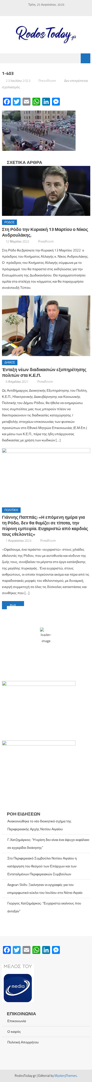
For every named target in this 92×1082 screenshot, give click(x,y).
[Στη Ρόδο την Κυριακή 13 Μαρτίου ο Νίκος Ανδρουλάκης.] (46, 191)
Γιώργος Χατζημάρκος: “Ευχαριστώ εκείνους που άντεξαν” (44, 907)
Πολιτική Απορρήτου (23, 1042)
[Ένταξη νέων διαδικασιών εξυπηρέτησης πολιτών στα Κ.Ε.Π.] (46, 325)
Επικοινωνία (16, 1020)
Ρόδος (9, 222)
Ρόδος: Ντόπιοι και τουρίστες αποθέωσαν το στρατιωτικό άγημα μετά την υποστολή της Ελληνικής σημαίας (17, 605)
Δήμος (9, 362)
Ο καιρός (14, 1031)
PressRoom (47, 80)
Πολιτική (11, 510)
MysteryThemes (65, 1075)
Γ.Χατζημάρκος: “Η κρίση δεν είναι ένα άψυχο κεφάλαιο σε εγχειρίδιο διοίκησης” (48, 843)
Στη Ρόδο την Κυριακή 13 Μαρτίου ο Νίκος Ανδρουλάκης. (45, 232)
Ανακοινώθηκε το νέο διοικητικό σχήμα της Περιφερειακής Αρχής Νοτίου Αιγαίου (39, 825)
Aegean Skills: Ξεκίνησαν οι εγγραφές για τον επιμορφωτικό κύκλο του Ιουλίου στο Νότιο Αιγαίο (44, 888)
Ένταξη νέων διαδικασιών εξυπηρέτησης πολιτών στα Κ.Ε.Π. (44, 372)
